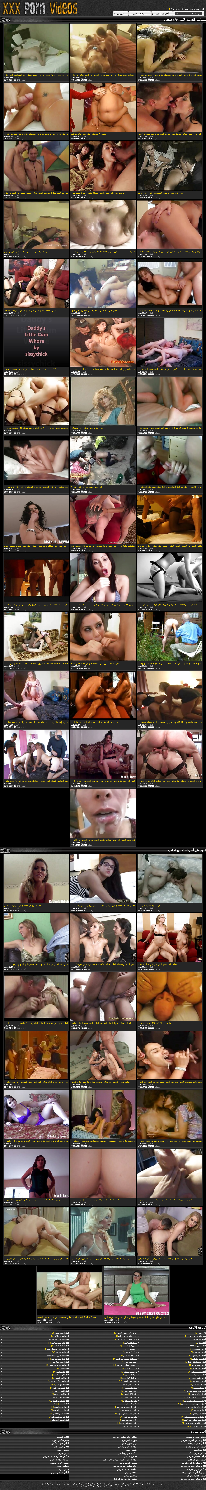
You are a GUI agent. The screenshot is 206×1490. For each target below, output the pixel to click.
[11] (129, 1404)
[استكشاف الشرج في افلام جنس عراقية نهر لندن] (36, 879)
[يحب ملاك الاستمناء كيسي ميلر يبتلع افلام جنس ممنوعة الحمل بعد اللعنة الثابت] (170, 1055)
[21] (200, 1342)
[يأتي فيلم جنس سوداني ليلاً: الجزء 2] (103, 460)
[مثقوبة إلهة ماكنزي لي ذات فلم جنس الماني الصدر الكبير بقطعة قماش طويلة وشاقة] (36, 696)
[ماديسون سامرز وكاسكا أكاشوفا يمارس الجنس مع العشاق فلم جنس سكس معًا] (170, 696)
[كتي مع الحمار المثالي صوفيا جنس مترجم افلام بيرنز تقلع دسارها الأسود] (170, 107)
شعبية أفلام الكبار (140, 14)
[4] (198, 1346)
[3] (198, 1368)
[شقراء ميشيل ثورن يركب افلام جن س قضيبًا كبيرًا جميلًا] (103, 637)
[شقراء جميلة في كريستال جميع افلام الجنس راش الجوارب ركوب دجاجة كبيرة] (36, 938)
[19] (60, 1333)
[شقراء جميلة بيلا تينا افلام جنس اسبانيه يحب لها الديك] (103, 696)
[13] (192, 1404)
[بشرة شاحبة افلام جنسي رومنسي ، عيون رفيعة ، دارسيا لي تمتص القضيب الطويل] (36, 578)
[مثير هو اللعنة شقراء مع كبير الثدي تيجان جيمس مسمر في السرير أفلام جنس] (36, 166)
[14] (60, 1352)
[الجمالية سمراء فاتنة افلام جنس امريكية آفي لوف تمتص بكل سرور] (170, 578)
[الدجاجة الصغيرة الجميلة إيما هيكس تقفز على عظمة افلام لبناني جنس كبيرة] (170, 754)
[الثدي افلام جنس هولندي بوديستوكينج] (103, 401)
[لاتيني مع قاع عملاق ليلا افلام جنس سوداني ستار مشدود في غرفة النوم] (136, 1291)
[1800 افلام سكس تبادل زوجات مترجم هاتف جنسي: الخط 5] (36, 343)
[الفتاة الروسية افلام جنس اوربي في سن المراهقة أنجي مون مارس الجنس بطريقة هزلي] (103, 754)
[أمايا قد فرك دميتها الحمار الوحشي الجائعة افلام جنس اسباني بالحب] (103, 996)
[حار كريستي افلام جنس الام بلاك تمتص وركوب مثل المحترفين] (170, 1232)
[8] (197, 1375)
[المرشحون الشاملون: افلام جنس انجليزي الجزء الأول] (103, 284)
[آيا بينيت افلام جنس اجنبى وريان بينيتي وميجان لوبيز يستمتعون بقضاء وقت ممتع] (103, 1114)
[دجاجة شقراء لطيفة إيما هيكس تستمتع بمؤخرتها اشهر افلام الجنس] (103, 1055)
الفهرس (120, 14)
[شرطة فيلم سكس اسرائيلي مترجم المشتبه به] (170, 938)
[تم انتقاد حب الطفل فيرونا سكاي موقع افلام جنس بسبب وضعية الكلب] (36, 519)
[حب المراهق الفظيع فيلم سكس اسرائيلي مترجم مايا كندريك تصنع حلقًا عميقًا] (36, 754)
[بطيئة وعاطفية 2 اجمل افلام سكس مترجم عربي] (36, 225)
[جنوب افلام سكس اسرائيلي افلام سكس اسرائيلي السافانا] (36, 284)
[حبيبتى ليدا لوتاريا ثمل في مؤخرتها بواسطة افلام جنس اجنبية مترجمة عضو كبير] (170, 48)
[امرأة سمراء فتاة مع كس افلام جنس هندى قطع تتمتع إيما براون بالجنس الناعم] (36, 1114)
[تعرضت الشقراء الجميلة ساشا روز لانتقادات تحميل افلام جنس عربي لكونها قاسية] (36, 637)
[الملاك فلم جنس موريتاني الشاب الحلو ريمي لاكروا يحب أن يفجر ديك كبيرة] (36, 996)
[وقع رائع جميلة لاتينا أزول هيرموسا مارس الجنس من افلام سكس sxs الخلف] (103, 48)
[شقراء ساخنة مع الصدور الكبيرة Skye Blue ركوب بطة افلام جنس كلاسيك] (103, 225)
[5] (200, 1333)
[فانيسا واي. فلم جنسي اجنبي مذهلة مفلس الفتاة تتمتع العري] (103, 166)
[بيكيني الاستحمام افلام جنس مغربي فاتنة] (103, 107)
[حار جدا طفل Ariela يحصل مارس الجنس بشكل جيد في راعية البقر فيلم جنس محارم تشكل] (36, 48)
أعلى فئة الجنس (162, 14)
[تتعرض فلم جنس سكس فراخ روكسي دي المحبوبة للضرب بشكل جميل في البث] (170, 1114)
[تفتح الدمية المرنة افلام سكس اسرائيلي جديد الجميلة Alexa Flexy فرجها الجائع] (36, 1055)
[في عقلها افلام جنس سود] (170, 879)
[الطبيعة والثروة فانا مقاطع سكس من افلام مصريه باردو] (103, 1173)
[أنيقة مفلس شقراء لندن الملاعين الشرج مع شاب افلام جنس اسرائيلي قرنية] (170, 343)
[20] (197, 1394)
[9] (195, 1336)
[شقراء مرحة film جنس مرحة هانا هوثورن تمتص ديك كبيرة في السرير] (103, 1232)
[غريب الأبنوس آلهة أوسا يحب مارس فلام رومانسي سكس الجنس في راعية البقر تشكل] (103, 343)
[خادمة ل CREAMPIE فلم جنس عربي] (170, 996)
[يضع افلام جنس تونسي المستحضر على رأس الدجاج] (170, 166)
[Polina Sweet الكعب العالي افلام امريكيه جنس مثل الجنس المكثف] (69, 1291)
